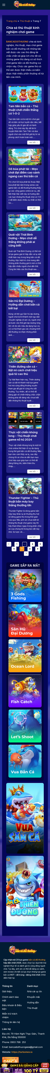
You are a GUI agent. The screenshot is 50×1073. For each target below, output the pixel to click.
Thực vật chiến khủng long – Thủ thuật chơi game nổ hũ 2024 (23, 435)
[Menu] (3, 4)
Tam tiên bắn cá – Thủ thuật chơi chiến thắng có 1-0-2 (23, 109)
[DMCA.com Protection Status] (10, 1060)
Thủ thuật (25, 21)
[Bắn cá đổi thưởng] (27, 5)
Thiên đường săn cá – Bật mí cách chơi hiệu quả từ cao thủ (22, 370)
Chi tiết (32, 142)
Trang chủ (11, 21)
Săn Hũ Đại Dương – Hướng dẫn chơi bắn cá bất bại (24, 304)
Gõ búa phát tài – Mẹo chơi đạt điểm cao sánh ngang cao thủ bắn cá (24, 172)
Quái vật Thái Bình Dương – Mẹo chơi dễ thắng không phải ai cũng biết (22, 240)
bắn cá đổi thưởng (36, 960)
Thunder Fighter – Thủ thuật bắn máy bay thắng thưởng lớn (23, 501)
